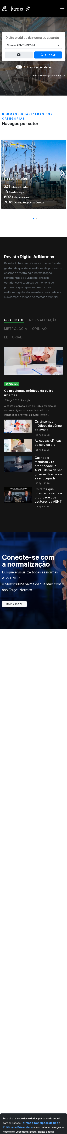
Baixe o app (14, 604)
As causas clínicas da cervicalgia (48, 443)
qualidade (11, 384)
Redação (25, 400)
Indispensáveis (17, 197)
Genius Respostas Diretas (24, 202)
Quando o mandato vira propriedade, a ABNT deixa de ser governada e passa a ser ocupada (49, 468)
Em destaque (14, 192)
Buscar (50, 55)
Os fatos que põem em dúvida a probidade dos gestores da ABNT (48, 495)
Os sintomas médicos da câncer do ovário (49, 426)
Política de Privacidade (18, 1127)
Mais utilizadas (16, 187)
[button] (33, 218)
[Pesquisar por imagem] (19, 54)
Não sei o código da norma (47, 75)
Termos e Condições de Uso (39, 1123)
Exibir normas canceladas (37, 67)
